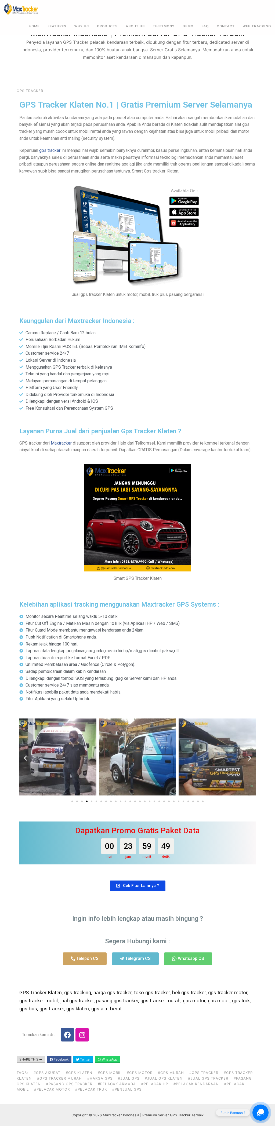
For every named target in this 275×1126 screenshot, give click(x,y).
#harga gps (100, 1078)
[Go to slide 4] (87, 801)
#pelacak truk (91, 1089)
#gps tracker (203, 1072)
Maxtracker (61, 443)
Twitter (85, 1059)
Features (57, 26)
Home (34, 26)
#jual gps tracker (208, 1078)
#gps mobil (109, 1072)
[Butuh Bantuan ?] (260, 1113)
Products (107, 26)
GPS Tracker (30, 91)
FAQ (205, 26)
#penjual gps (127, 1089)
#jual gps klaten (164, 1078)
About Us (135, 26)
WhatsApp (109, 1059)
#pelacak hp (154, 1084)
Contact (226, 26)
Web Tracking (257, 26)
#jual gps (128, 1078)
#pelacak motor (52, 1089)
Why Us (81, 26)
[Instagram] (82, 1034)
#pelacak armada (117, 1084)
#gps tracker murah (59, 1078)
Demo (188, 26)
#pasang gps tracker (69, 1084)
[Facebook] (67, 1034)
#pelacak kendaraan (196, 1084)
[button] (25, 758)
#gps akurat (47, 1072)
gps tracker (49, 150)
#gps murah (171, 1072)
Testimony (164, 26)
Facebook (61, 1059)
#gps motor (140, 1072)
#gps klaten (79, 1072)
